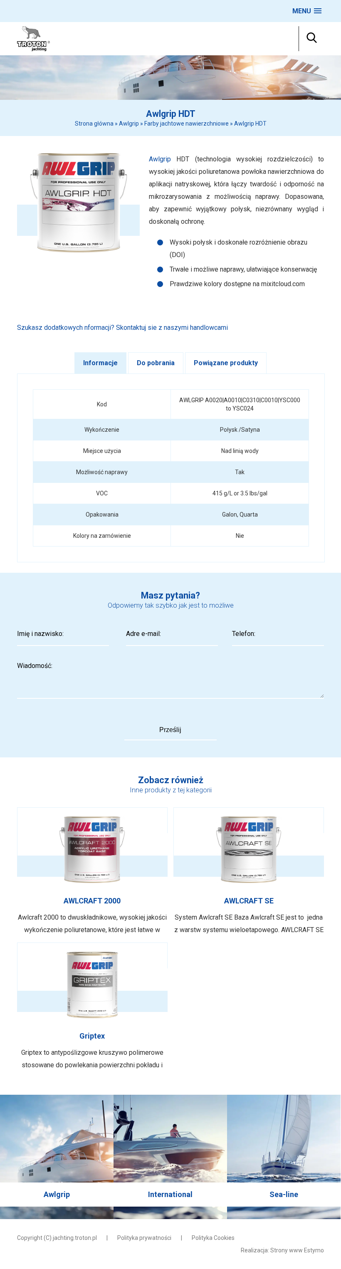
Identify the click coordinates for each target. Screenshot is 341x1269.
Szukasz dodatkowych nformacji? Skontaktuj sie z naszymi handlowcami (122, 327)
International (170, 1157)
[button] (307, 11)
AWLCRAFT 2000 (92, 871)
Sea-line (284, 1157)
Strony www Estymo (297, 1250)
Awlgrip (129, 123)
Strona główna (94, 123)
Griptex (92, 1006)
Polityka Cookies (213, 1237)
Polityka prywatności (144, 1237)
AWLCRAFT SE (248, 871)
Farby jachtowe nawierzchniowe (186, 123)
